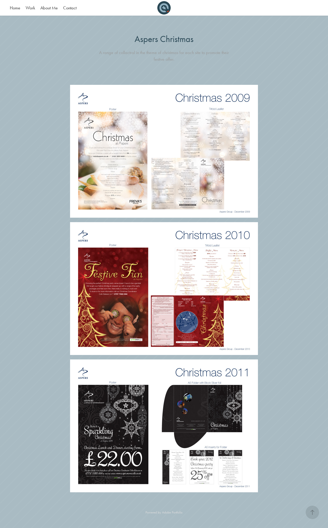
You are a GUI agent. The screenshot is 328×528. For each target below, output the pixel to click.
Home (15, 7)
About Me (49, 7)
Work (30, 7)
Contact (70, 7)
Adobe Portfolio (172, 512)
